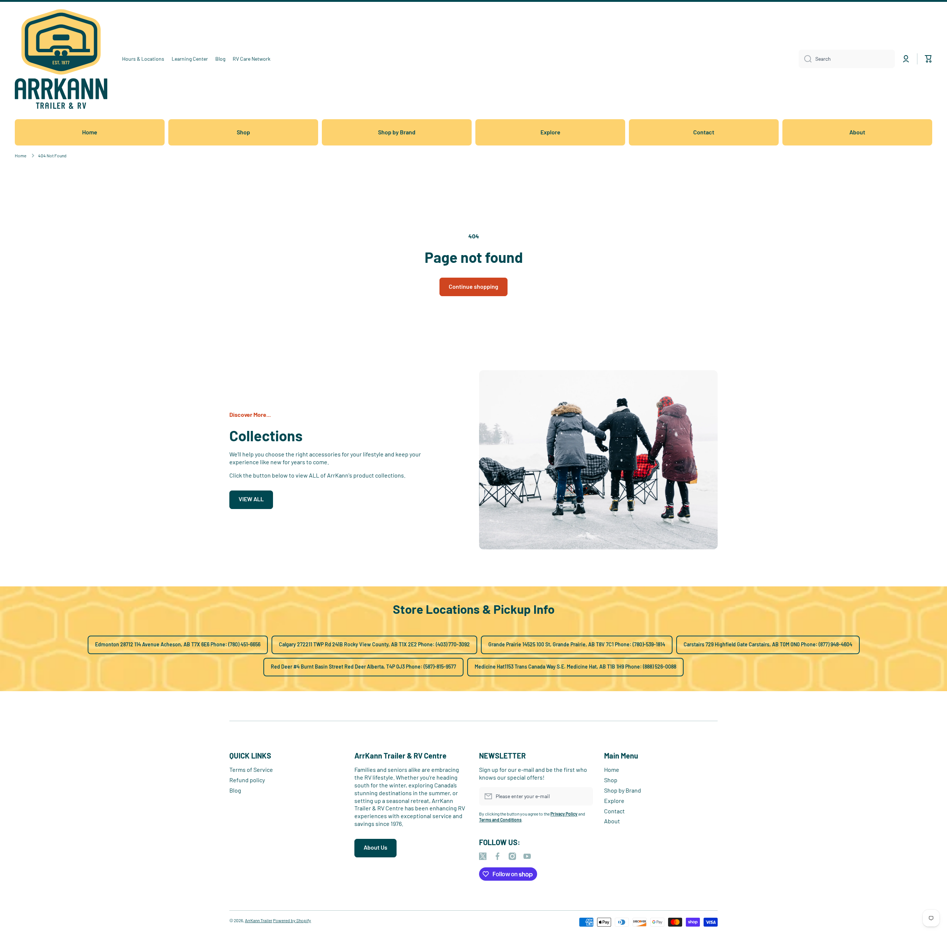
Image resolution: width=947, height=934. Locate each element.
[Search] (805, 59)
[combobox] (847, 59)
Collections (266, 435)
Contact (614, 810)
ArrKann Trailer (258, 920)
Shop (610, 779)
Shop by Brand (622, 790)
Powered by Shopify (292, 920)
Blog (235, 790)
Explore (614, 800)
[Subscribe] (583, 796)
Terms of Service (251, 769)
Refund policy (247, 779)
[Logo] (61, 59)
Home (20, 155)
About (612, 820)
